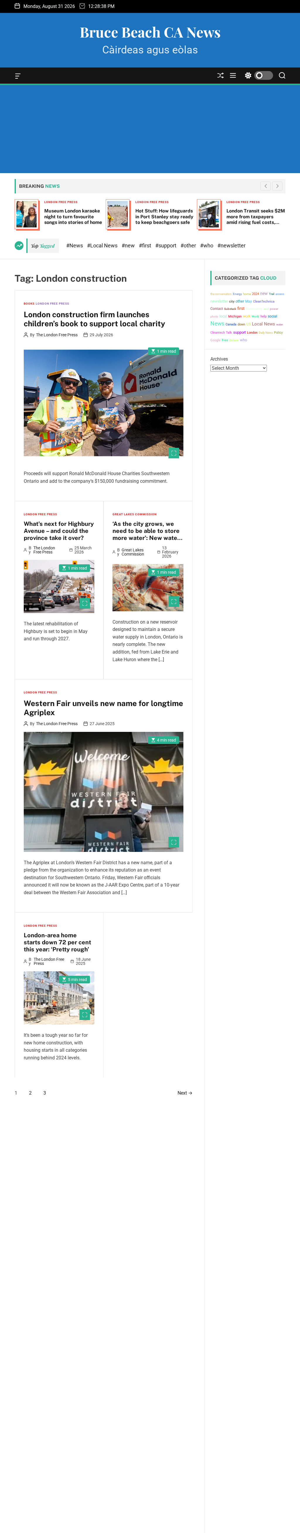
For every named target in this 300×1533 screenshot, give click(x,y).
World (255, 316)
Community (254, 309)
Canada (231, 324)
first (241, 308)
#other (188, 245)
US (248, 324)
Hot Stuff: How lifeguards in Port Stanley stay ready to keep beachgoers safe (164, 216)
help (263, 316)
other (240, 301)
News (217, 323)
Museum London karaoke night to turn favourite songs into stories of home (73, 216)
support (239, 332)
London (252, 333)
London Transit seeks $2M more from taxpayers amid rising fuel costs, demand (255, 219)
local (223, 316)
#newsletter (231, 245)
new (264, 293)
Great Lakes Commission (134, 514)
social (272, 316)
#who (207, 245)
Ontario (234, 340)
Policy (278, 332)
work (246, 316)
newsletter (219, 301)
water (279, 324)
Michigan (235, 316)
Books (29, 303)
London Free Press (61, 202)
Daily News (266, 332)
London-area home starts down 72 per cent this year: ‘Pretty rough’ (57, 942)
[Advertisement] (150, 129)
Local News (263, 324)
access (279, 294)
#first (145, 245)
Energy (237, 294)
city (231, 301)
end (266, 308)
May (248, 301)
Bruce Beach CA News (150, 32)
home (247, 294)
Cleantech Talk (221, 333)
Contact (216, 309)
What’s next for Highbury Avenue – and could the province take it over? (59, 530)
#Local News (103, 245)
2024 (255, 294)
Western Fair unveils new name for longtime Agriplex (103, 708)
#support (166, 245)
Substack (230, 308)
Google (215, 340)
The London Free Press (57, 335)
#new (129, 245)
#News (75, 245)
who (243, 340)
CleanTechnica (264, 301)
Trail (271, 294)
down (241, 324)
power (274, 309)
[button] (277, 186)
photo (214, 316)
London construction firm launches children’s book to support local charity (94, 319)
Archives (219, 359)
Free (225, 340)
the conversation (221, 294)
